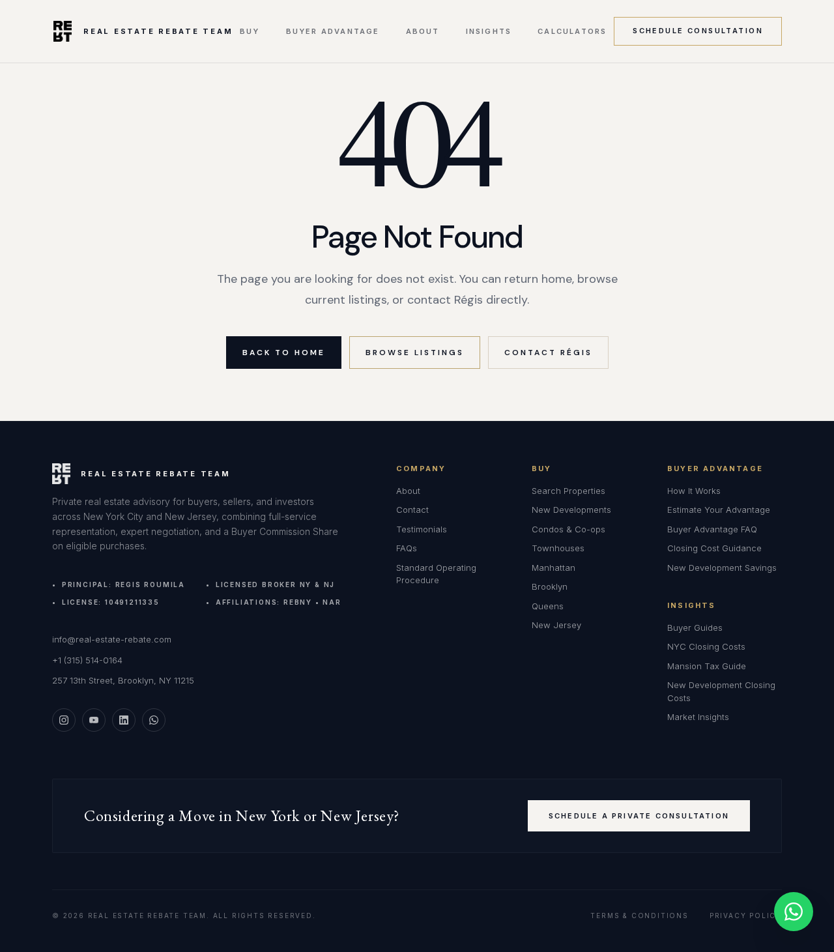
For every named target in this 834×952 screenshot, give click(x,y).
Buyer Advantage (333, 31)
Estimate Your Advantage (718, 509)
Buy (250, 31)
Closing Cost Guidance (714, 548)
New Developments (571, 509)
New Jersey (556, 625)
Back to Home (283, 352)
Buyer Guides (695, 627)
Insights (489, 31)
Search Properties (568, 490)
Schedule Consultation (698, 30)
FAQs (406, 548)
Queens (548, 606)
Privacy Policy (746, 915)
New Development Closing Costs (721, 691)
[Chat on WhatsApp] (793, 911)
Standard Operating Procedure (436, 574)
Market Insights (698, 717)
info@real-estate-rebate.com (111, 639)
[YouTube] (94, 720)
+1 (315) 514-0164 (87, 660)
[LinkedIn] (124, 720)
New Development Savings (722, 567)
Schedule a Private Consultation (639, 815)
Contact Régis (548, 352)
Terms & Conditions (639, 915)
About (423, 31)
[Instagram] (64, 720)
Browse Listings (415, 352)
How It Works (694, 490)
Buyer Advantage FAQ (712, 529)
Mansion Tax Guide (706, 666)
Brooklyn (550, 586)
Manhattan (553, 567)
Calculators (572, 31)
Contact (412, 509)
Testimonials (421, 529)
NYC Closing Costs (706, 646)
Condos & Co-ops (568, 529)
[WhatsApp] (153, 720)
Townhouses (558, 548)
